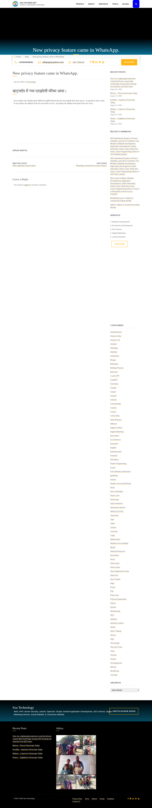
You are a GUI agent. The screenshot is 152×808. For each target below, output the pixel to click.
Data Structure (116, 420)
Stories (113, 635)
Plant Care (114, 595)
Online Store (115, 567)
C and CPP (114, 376)
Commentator (115, 404)
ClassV (113, 392)
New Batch (114, 555)
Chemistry (114, 384)
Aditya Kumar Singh (123, 711)
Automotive (114, 356)
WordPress (114, 671)
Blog (27, 57)
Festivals (113, 456)
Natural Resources (117, 551)
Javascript (114, 515)
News (112, 559)
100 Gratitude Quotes (118, 154)
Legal (112, 535)
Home (18, 57)
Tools (115, 4)
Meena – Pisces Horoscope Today (123, 93)
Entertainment (115, 452)
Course (113, 412)
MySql (112, 547)
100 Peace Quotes (117, 174)
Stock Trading (115, 631)
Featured (129, 62)
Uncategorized (116, 663)
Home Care (114, 495)
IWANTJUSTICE (117, 511)
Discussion (114, 436)
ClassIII (113, 388)
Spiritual (113, 619)
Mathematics (115, 539)
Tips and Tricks (116, 647)
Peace (112, 587)
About (91, 4)
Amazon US (115, 340)
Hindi (112, 487)
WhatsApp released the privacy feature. (91, 166)
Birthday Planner (117, 368)
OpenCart (114, 575)
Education (114, 444)
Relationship (115, 611)
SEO (112, 615)
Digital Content (116, 428)
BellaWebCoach (116, 198)
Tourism (113, 655)
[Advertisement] (76, 23)
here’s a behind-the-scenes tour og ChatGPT (124, 191)
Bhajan (113, 360)
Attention (113, 352)
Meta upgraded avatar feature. (24, 166)
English (113, 448)
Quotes (113, 607)
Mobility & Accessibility (119, 543)
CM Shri (113, 400)
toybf (112, 205)
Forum (112, 468)
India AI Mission (116, 503)
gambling (114, 475)
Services (103, 4)
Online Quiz (115, 563)
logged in (27, 185)
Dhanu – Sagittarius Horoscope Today (28, 757)
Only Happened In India (119, 571)
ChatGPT (114, 380)
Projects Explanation (118, 599)
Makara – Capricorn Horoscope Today (28, 753)
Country (113, 408)
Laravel (113, 527)
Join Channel (78, 62)
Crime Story (115, 416)
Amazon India (115, 336)
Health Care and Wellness (120, 483)
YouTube (113, 675)
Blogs (126, 4)
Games (113, 479)
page (112, 583)
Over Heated (115, 579)
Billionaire (114, 364)
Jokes (112, 523)
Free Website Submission (120, 472)
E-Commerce (115, 440)
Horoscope (114, 499)
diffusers (113, 424)
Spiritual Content (117, 623)
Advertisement (116, 332)
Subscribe (119, 244)
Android (113, 344)
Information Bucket (117, 507)
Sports (112, 627)
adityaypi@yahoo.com (53, 62)
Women (113, 667)
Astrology (114, 348)
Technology (31, 82)
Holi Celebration (116, 491)
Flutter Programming (118, 464)
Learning (113, 531)
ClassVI (113, 396)
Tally (112, 639)
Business (114, 372)
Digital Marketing (117, 432)
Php (111, 591)
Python (113, 603)
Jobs (112, 519)
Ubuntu (113, 659)
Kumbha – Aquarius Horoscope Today (28, 749)
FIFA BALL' (114, 460)
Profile (80, 4)
